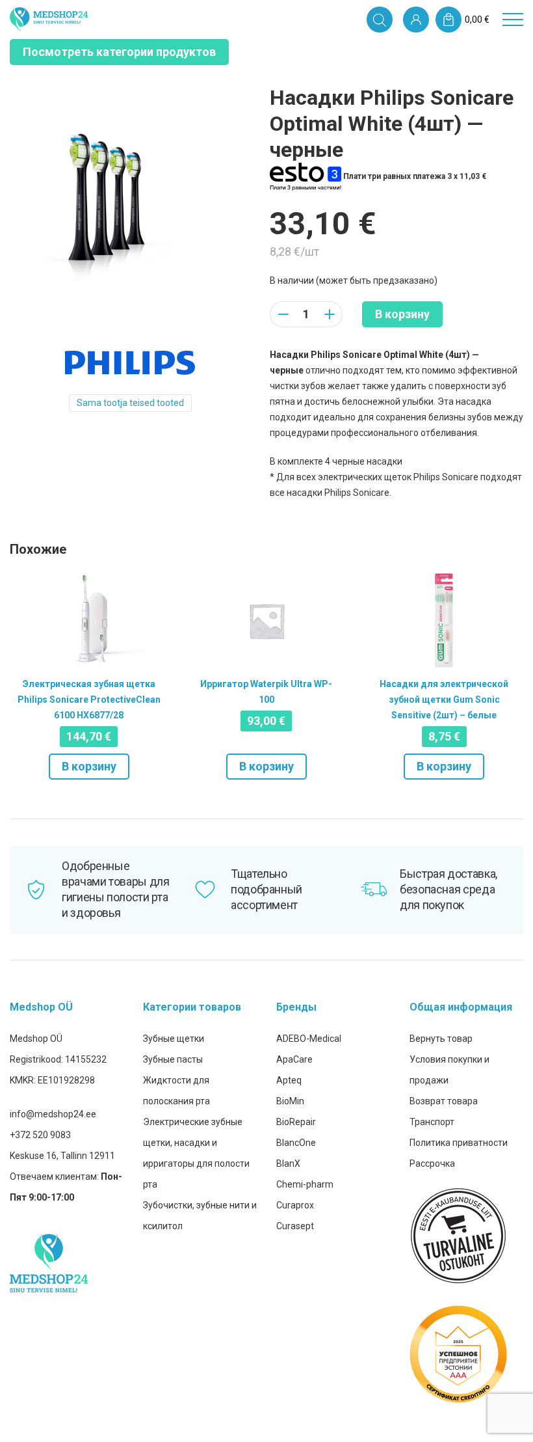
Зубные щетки (173, 1038)
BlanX (288, 1163)
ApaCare (294, 1059)
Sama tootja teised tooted (130, 403)
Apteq (289, 1080)
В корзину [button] (89, 766)
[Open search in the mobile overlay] (380, 20)
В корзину (402, 314)
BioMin (290, 1101)
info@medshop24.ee (53, 1114)
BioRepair (296, 1122)
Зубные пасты (173, 1059)
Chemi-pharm (304, 1184)
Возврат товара (444, 1101)
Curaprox (295, 1205)
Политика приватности (459, 1142)
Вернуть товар (441, 1038)
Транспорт (432, 1122)
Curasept (295, 1226)
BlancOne (296, 1142)
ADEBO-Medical (308, 1038)
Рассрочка (432, 1163)
